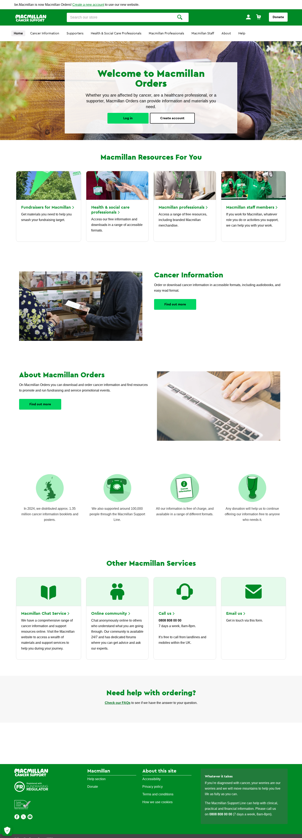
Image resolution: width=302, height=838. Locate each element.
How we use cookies (157, 802)
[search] (179, 17)
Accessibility (151, 779)
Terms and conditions (157, 794)
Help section (96, 779)
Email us (234, 613)
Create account (172, 118)
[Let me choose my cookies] (7, 831)
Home (18, 33)
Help (241, 33)
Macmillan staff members (250, 207)
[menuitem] (248, 17)
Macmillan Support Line (228, 803)
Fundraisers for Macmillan (46, 207)
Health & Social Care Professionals (116, 33)
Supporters (75, 33)
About (226, 33)
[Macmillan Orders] (30, 18)
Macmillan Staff (202, 33)
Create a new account (88, 4)
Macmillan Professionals (166, 33)
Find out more (175, 304)
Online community (109, 613)
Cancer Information (44, 33)
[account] (248, 17)
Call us (165, 613)
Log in (128, 118)
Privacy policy (152, 786)
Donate (278, 17)
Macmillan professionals (181, 207)
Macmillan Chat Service (43, 613)
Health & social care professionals (110, 209)
